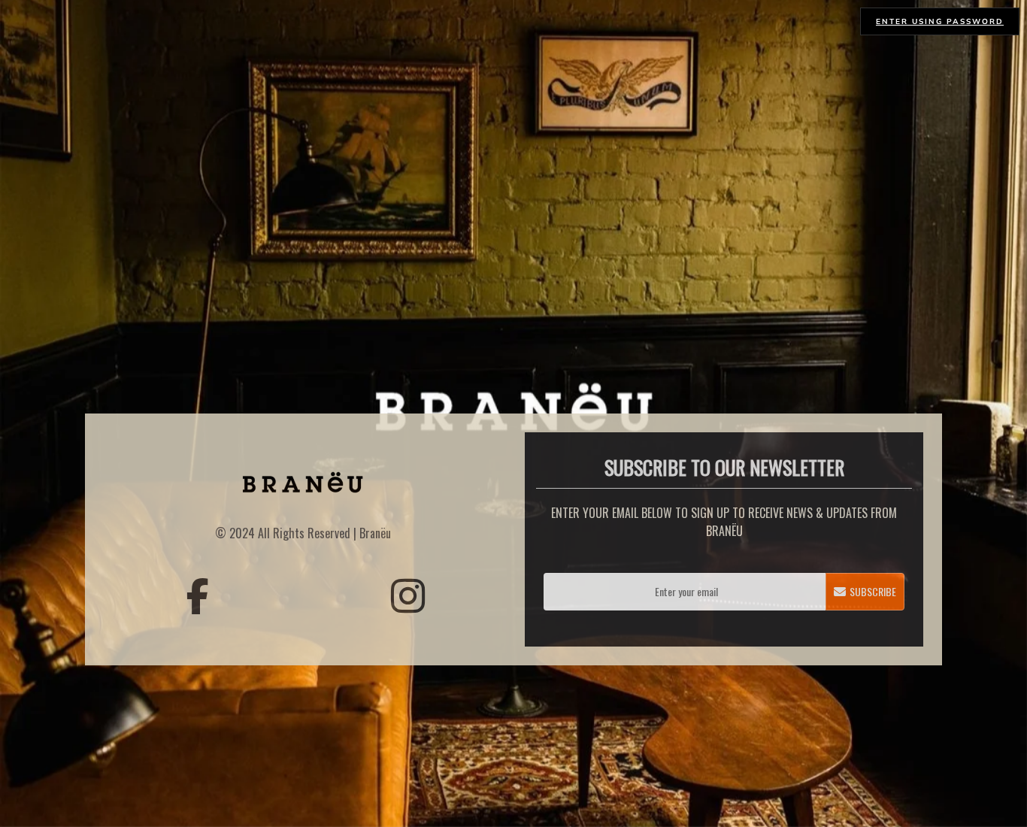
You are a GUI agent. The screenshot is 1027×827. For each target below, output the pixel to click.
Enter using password (940, 21)
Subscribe (873, 591)
